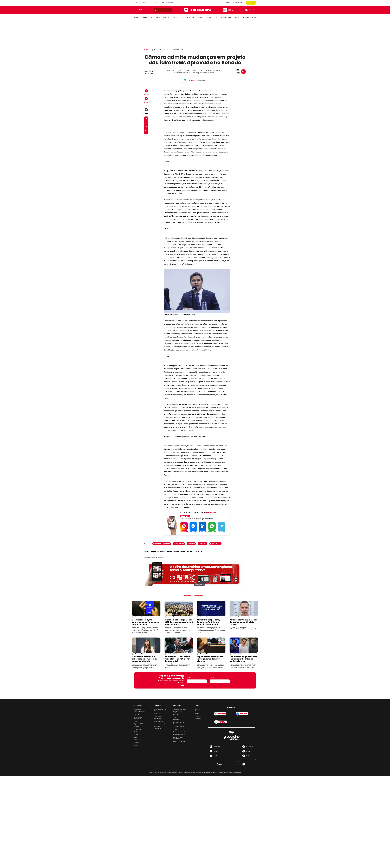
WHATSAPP (137, 17)
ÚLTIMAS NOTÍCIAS (147, 17)
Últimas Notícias (139, 712)
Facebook (198, 719)
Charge (175, 717)
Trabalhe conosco (179, 726)
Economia (137, 729)
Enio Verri (191, 544)
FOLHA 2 (199, 17)
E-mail (212, 677)
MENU (140, 10)
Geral (136, 737)
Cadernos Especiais (160, 724)
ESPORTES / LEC (190, 17)
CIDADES (157, 17)
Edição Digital (177, 712)
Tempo (175, 729)
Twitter (197, 721)
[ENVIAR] (232, 681)
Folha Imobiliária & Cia (160, 710)
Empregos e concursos (138, 718)
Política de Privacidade (180, 732)
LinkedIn (197, 713)
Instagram (198, 716)
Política (147, 50)
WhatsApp (137, 709)
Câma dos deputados (161, 544)
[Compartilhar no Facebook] (146, 119)
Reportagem (158, 716)
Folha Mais (157, 713)
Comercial (176, 714)
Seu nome (189, 677)
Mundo (136, 734)
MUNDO (223, 17)
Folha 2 (136, 726)
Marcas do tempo (179, 741)
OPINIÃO (237, 17)
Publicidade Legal (179, 734)
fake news (202, 544)
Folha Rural (137, 742)
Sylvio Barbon (215, 544)
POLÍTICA (216, 17)
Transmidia (157, 719)
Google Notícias (197, 710)
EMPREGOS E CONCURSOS (170, 17)
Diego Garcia (179, 544)
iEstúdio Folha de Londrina (178, 723)
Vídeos (136, 745)
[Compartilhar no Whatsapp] (146, 131)
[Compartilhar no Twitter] (146, 127)
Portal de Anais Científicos (178, 738)
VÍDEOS (254, 17)
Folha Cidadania (159, 721)
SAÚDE (181, 17)
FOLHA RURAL (245, 17)
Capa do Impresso (179, 709)
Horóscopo (177, 720)
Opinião (136, 740)
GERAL (230, 17)
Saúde (136, 721)
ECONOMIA (208, 17)
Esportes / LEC (138, 724)
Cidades (137, 714)
